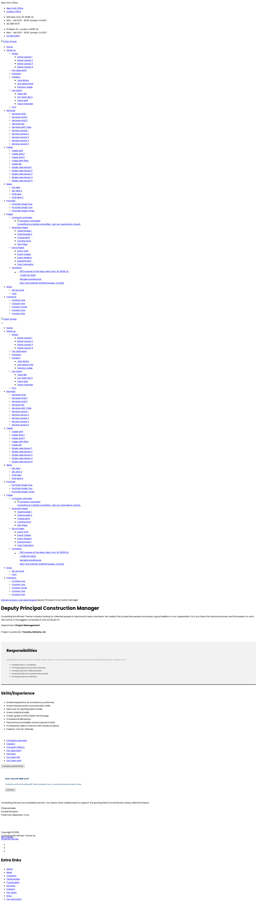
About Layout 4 (25, 67)
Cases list (17, 164)
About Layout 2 (25, 60)
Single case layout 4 (22, 177)
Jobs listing (23, 80)
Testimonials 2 (24, 234)
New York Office (14, 8)
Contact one (18, 300)
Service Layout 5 (20, 143)
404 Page (22, 244)
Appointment (24, 261)
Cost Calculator (25, 264)
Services (10, 110)
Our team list (13, 757)
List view (16, 187)
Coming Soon (24, 240)
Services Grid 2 (19, 117)
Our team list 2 (25, 97)
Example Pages (20, 227)
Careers (16, 77)
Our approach (19, 70)
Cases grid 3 (18, 157)
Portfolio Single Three (23, 210)
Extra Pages (18, 247)
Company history (15, 747)
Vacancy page (25, 87)
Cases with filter (20, 160)
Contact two (18, 303)
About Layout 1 (24, 56)
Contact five (18, 313)
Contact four (18, 310)
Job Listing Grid (25, 83)
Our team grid (13, 760)
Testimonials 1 (24, 230)
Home (9, 46)
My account (18, 290)
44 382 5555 (13, 35)
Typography (23, 237)
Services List (18, 123)
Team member (25, 103)
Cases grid (17, 150)
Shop (9, 286)
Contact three (19, 306)
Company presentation (12, 766)
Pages (9, 214)
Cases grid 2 (18, 153)
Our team (17, 90)
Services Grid (19, 113)
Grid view (16, 194)
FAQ (14, 107)
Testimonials (13, 879)
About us (11, 50)
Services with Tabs (21, 127)
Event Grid (22, 250)
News (9, 184)
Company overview (22, 217)
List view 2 (17, 190)
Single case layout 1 (22, 167)
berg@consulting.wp (30, 279)
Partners (16, 73)
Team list (22, 93)
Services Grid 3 (19, 120)
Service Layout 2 (20, 133)
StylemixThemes (9, 839)
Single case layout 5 (22, 180)
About (15, 53)
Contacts (17, 267)
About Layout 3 (25, 63)
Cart (14, 293)
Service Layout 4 (20, 140)
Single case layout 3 (22, 174)
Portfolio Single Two (22, 207)
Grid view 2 (17, 197)
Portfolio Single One (22, 204)
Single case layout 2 (22, 170)
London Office (13, 11)
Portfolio (10, 200)
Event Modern (24, 257)
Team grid (22, 100)
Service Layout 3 (20, 137)
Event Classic (24, 254)
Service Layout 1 (20, 130)
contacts (10, 790)
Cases (9, 147)
